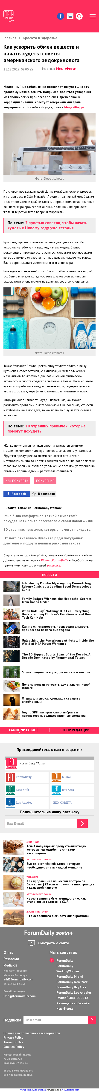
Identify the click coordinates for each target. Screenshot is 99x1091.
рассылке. (54, 565)
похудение (45, 481)
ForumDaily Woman (33, 763)
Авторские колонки (39, 859)
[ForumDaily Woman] (49, 933)
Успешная (32, 876)
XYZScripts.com (70, 1089)
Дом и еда (32, 841)
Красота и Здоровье (40, 37)
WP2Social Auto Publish (33, 1089)
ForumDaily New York (71, 982)
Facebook (19, 494)
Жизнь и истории (37, 911)
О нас (8, 952)
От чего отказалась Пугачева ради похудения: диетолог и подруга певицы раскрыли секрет (43, 540)
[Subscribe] (82, 823)
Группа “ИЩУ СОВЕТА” (73, 998)
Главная (9, 37)
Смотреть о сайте (53, 943)
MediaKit (10, 965)
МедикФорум (66, 69)
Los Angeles (24, 802)
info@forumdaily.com (19, 996)
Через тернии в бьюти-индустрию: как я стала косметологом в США (57, 899)
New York (22, 789)
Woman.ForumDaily (54, 560)
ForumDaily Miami (69, 976)
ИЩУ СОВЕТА (62, 802)
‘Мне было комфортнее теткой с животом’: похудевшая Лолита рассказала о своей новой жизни (48, 518)
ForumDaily (24, 777)
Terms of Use (13, 1042)
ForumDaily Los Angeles (74, 992)
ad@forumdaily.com (18, 979)
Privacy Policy (13, 1037)
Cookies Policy (13, 1047)
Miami (66, 777)
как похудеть (17, 481)
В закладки (46, 494)
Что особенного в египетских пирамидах (57, 915)
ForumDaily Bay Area (71, 987)
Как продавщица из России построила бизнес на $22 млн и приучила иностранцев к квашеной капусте (60, 884)
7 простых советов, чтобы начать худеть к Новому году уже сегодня (47, 225)
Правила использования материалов (31, 1033)
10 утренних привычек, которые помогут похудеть (47, 428)
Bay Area (68, 789)
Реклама (11, 959)
